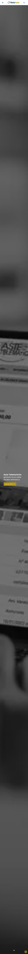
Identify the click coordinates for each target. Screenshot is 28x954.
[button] (3, 2)
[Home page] (13, 2)
